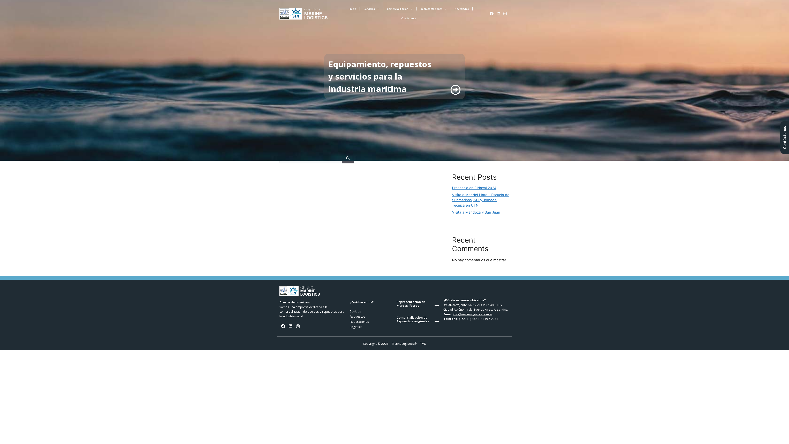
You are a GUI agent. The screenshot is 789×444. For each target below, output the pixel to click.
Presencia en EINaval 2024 (474, 188)
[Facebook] (491, 13)
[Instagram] (505, 13)
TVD (423, 343)
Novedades (461, 9)
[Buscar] (348, 158)
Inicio (353, 9)
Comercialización (397, 9)
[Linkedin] (498, 13)
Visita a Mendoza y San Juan (476, 212)
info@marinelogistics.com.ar (472, 314)
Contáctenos (408, 18)
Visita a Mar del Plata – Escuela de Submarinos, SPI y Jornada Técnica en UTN (480, 200)
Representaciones (431, 9)
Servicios (369, 9)
